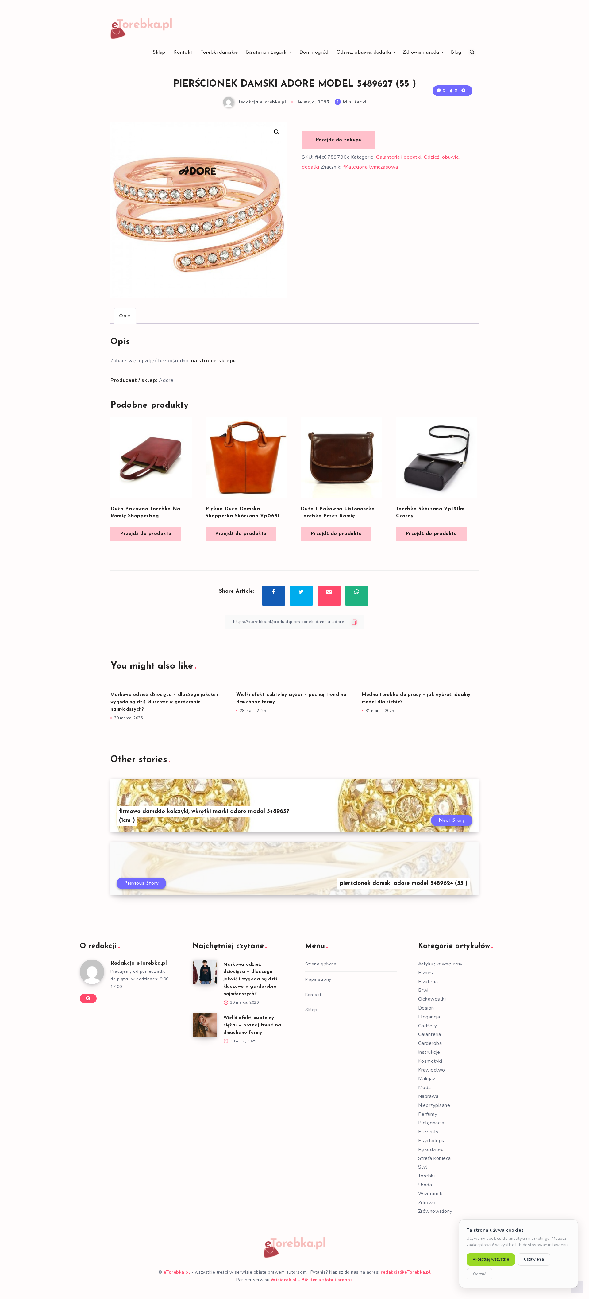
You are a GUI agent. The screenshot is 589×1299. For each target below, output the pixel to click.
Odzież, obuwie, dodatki (364, 52)
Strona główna (321, 964)
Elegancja (429, 1017)
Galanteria (429, 1034)
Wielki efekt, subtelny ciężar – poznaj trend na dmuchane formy (252, 1025)
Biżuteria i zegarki (267, 52)
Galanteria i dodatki (398, 157)
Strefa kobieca (434, 1158)
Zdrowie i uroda (421, 52)
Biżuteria (428, 981)
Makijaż (426, 1078)
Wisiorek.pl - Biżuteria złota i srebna (312, 1280)
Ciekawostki (432, 999)
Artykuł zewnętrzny (440, 963)
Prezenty (428, 1131)
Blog (456, 52)
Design (426, 1008)
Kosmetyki (430, 1061)
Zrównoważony (435, 1211)
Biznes (425, 972)
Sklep (159, 52)
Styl (422, 1167)
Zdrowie (427, 1202)
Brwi (423, 990)
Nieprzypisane (434, 1105)
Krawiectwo (431, 1070)
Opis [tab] (125, 315)
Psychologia (432, 1140)
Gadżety (427, 1025)
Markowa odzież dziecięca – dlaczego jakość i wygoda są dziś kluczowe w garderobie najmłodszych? (164, 702)
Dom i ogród (313, 52)
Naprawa (428, 1096)
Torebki (426, 1176)
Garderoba (430, 1043)
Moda (424, 1087)
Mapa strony (318, 979)
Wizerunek (430, 1193)
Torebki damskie (219, 52)
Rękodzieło (431, 1149)
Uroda (425, 1184)
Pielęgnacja (431, 1122)
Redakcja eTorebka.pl (138, 963)
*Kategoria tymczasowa (370, 167)
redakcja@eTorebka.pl (406, 1272)
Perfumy (427, 1114)
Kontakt (182, 52)
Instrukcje (429, 1052)
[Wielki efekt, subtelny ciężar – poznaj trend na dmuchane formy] (205, 1025)
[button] (276, 132)
